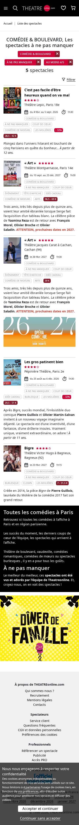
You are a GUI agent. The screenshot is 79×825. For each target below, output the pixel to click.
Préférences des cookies (39, 734)
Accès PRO (39, 760)
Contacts (39, 704)
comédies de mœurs (39, 556)
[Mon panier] (73, 8)
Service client (39, 721)
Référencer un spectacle (39, 751)
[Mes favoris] (63, 8)
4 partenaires (31, 787)
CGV (21, 730)
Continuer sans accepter (40, 818)
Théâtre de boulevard (19, 552)
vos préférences (28, 791)
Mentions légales (39, 700)
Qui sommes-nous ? (39, 691)
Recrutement (39, 695)
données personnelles (45, 730)
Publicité (39, 755)
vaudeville (44, 552)
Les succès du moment (20, 533)
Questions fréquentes (39, 725)
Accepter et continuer (40, 808)
